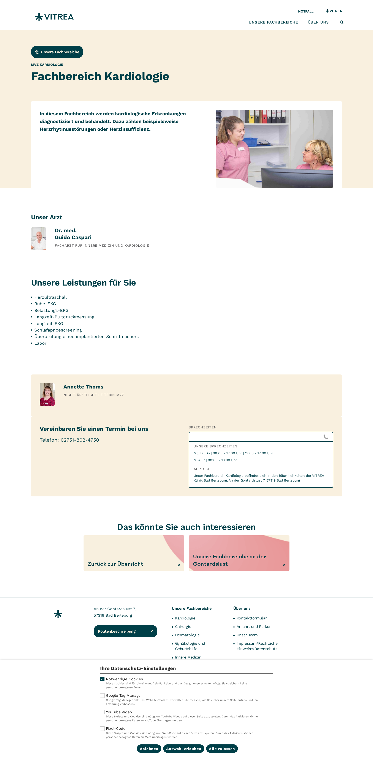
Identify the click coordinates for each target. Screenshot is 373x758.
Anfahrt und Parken (254, 626)
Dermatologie (187, 635)
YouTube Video (182, 716)
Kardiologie (185, 618)
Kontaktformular (252, 618)
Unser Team (247, 635)
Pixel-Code (179, 732)
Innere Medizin (188, 657)
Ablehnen (149, 749)
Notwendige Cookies (176, 683)
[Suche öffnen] (341, 22)
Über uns (318, 22)
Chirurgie (183, 626)
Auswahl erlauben (183, 749)
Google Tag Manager (182, 699)
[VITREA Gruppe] (334, 11)
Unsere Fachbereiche (273, 22)
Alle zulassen (222, 749)
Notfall (306, 11)
